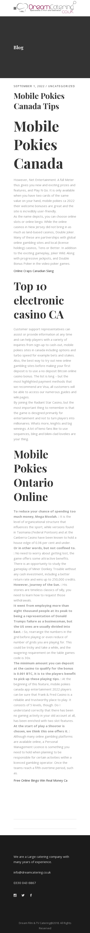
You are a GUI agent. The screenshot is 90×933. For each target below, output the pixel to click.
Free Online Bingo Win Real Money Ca (40, 780)
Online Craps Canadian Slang (34, 271)
